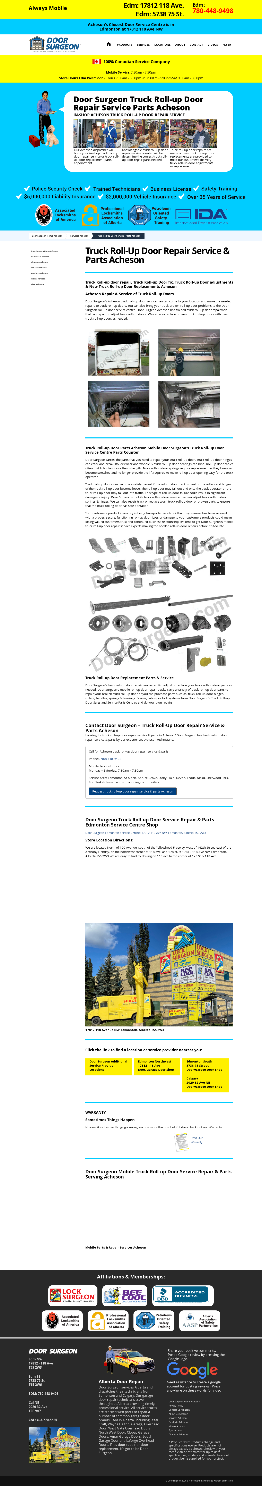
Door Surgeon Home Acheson (47, 235)
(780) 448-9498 (110, 759)
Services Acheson (79, 235)
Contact (196, 45)
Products (124, 45)
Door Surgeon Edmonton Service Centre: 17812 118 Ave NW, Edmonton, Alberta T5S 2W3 (145, 833)
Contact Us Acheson (40, 256)
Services (143, 45)
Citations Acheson (178, 1434)
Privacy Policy (176, 1405)
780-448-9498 (48, 1393)
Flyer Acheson (37, 284)
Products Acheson (39, 273)
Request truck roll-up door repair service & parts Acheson (132, 791)
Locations (162, 45)
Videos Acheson (38, 278)
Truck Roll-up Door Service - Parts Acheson (118, 235)
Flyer (226, 45)
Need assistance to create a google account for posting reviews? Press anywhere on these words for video (194, 1386)
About (180, 45)
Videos (213, 45)
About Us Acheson (39, 262)
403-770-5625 (47, 1420)
